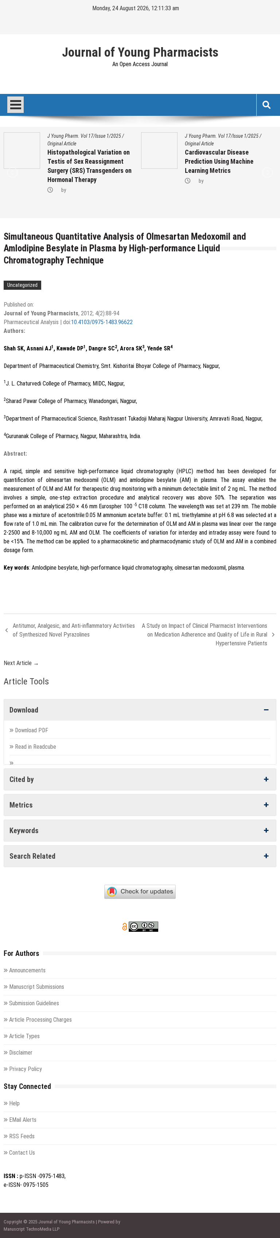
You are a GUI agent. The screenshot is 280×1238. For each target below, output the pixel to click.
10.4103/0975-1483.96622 (102, 322)
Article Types (24, 1036)
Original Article (89, 144)
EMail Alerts (22, 1119)
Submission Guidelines (34, 1003)
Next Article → (21, 663)
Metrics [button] (21, 805)
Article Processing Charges (40, 1019)
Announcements (27, 970)
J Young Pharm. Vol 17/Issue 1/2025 (111, 136)
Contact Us (22, 1152)
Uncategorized (22, 285)
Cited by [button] (21, 779)
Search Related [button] (32, 856)
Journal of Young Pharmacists (140, 52)
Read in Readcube (35, 746)
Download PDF (32, 730)
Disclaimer (20, 1052)
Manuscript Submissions (36, 986)
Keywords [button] (24, 830)
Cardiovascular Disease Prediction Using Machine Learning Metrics (109, 161)
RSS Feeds (22, 1136)
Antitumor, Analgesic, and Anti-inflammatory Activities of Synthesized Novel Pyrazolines (74, 630)
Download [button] (23, 710)
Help (14, 1103)
